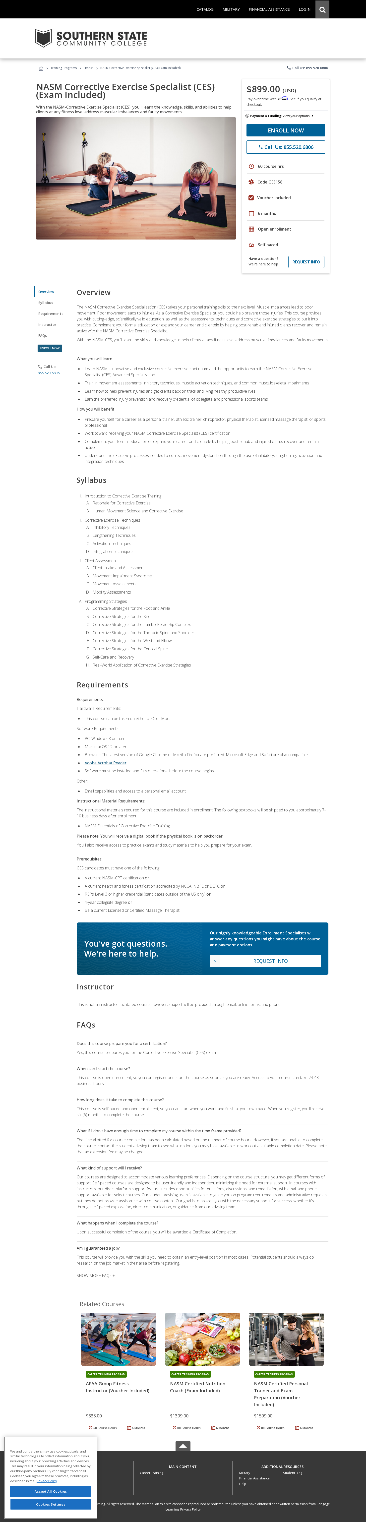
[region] (50, 1478)
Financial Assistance (254, 1478)
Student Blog (292, 1472)
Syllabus (45, 302)
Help (242, 1483)
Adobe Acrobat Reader (105, 763)
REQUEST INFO (306, 262)
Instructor (47, 324)
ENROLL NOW (286, 130)
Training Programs (64, 68)
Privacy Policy (190, 1509)
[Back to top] (183, 1465)
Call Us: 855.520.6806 (307, 67)
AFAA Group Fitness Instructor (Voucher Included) (117, 1387)
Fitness (88, 68)
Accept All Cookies (51, 1491)
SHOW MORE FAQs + (96, 1275)
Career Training (151, 1472)
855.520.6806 (49, 372)
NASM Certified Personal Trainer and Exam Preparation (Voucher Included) (281, 1394)
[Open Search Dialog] (322, 9)
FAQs (42, 335)
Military (244, 1472)
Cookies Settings (50, 1504)
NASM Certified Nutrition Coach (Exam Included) (197, 1387)
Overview (46, 291)
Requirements (50, 313)
